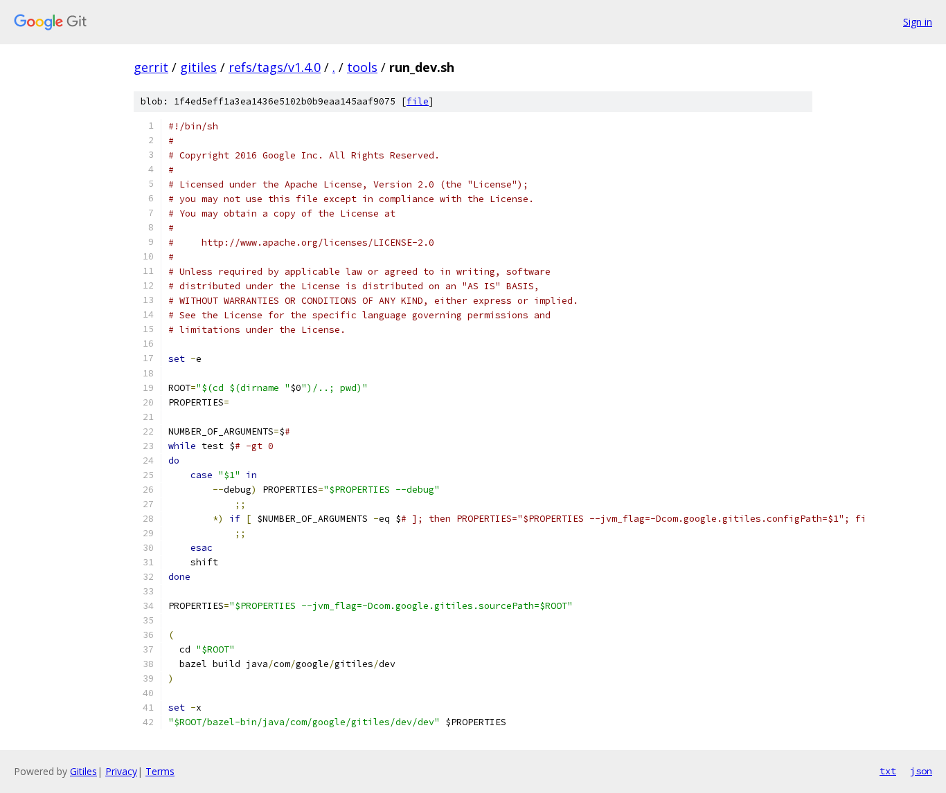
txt (888, 771)
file (418, 101)
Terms (160, 771)
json (921, 771)
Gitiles (83, 771)
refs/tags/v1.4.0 (275, 67)
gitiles (198, 67)
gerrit (151, 67)
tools (362, 67)
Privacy (121, 771)
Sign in (917, 21)
